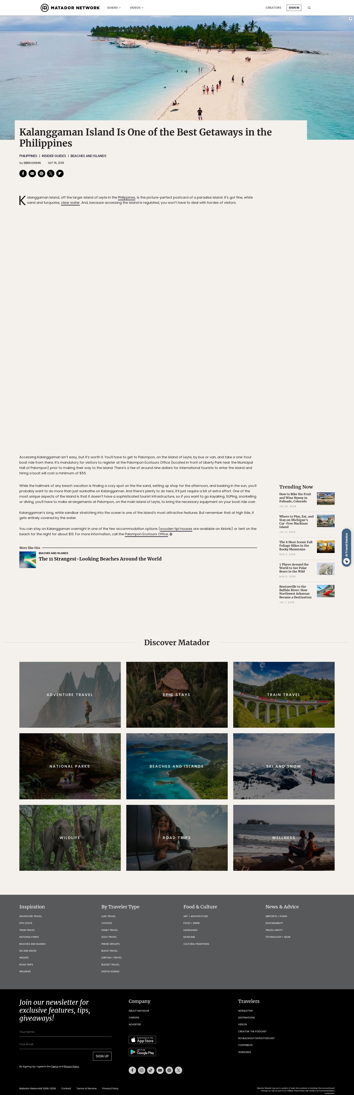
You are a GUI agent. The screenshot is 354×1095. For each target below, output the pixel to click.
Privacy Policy (199, 572)
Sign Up (213, 563)
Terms (182, 572)
